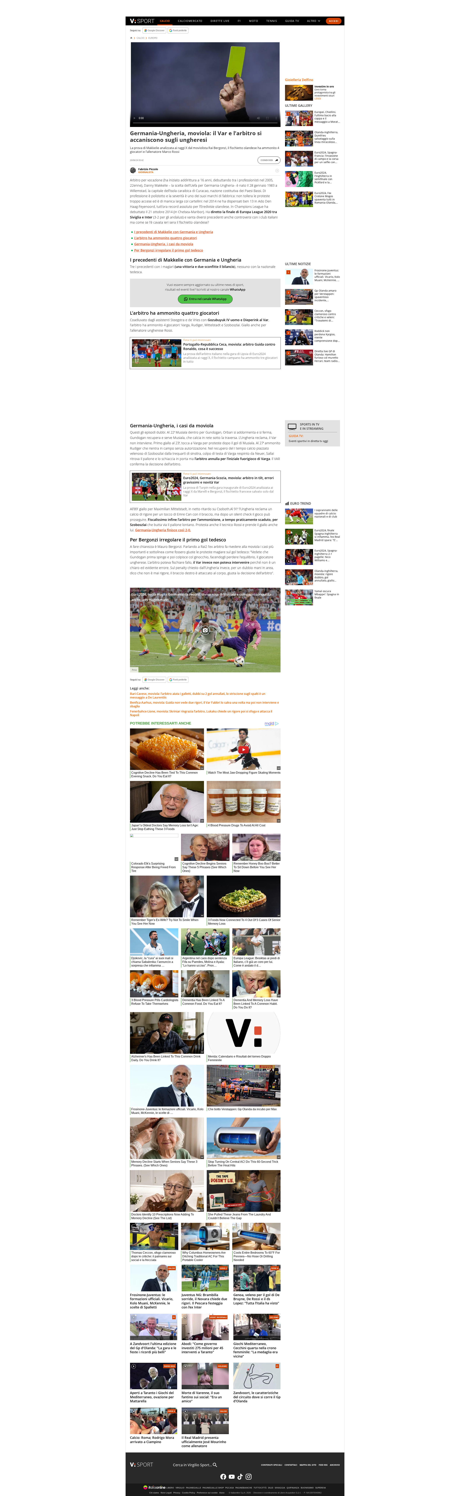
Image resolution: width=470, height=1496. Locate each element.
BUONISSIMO (307, 1488)
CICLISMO (274, 1317)
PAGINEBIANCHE (243, 1488)
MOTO (253, 20)
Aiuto (222, 1493)
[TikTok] (240, 1478)
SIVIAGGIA (280, 1488)
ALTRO (312, 20)
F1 (239, 20)
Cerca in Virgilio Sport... (192, 1464)
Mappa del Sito (308, 1464)
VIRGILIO (180, 1488)
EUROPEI (152, 38)
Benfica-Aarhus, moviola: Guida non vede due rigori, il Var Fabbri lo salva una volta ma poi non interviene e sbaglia (204, 704)
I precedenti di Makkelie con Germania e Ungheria (173, 232)
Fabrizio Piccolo (148, 169)
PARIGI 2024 (169, 1366)
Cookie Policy (188, 1493)
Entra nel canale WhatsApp (208, 299)
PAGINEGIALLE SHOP (213, 1488)
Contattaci (291, 1464)
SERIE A (274, 1268)
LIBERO (170, 1488)
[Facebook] (223, 1478)
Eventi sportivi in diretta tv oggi (308, 441)
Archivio (335, 1464)
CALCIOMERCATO (190, 20)
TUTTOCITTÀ (260, 1488)
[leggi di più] (277, 170)
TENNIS (271, 20)
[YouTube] (232, 1478)
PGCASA (229, 1488)
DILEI (270, 1488)
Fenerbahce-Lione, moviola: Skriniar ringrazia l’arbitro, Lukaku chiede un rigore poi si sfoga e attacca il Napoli (201, 713)
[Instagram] (249, 1478)
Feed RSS (323, 1464)
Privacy (176, 1493)
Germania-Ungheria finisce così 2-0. (163, 530)
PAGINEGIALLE (193, 1488)
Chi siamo (154, 1493)
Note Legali (166, 1493)
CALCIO (165, 20)
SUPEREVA (320, 1488)
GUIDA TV (292, 20)
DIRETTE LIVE (220, 20)
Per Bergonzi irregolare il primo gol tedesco (168, 250)
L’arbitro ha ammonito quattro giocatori (165, 238)
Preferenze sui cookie (207, 1493)
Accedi (333, 21)
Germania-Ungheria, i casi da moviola (163, 244)
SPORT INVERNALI (218, 1317)
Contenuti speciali (271, 1464)
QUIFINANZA (293, 1488)
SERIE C (223, 1268)
